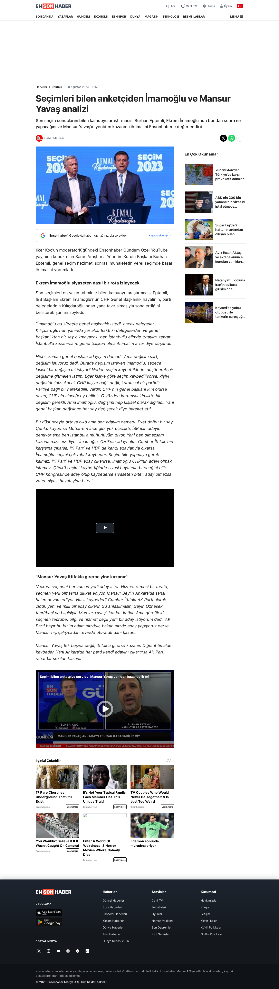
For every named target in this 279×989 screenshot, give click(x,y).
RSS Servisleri (161, 934)
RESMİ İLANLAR (194, 16)
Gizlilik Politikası (211, 934)
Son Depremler (162, 927)
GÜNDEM (83, 16)
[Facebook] (68, 951)
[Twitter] (39, 951)
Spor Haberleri (112, 907)
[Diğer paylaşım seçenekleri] (239, 138)
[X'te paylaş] (223, 138)
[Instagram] (48, 951)
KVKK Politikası (211, 927)
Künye (205, 907)
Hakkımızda (209, 900)
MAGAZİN (151, 16)
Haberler (41, 87)
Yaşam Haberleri (113, 920)
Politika (57, 87)
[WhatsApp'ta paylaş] (231, 138)
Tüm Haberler (112, 934)
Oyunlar (157, 914)
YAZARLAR (65, 16)
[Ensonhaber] (53, 6)
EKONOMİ (101, 16)
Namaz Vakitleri (162, 920)
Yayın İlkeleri (209, 920)
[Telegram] (77, 951)
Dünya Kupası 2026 (116, 941)
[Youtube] (58, 951)
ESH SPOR (119, 16)
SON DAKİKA (44, 16)
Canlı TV (157, 900)
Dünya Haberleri (113, 927)
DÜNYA (135, 16)
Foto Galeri (159, 907)
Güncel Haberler (113, 900)
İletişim (205, 914)
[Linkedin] (87, 951)
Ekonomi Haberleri (115, 914)
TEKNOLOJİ (171, 16)
